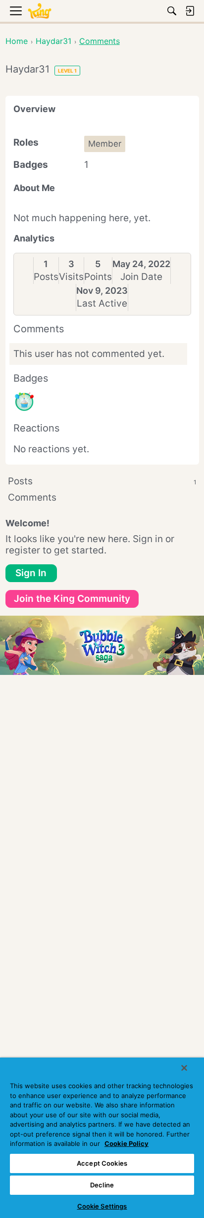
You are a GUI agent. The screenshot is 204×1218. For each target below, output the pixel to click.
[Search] (172, 11)
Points (98, 276)
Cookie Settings (102, 1206)
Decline (102, 1185)
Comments (32, 497)
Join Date (141, 276)
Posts (46, 276)
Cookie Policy (126, 1143)
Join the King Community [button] (72, 598)
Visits (71, 276)
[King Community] (39, 11)
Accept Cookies (102, 1163)
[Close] (184, 1068)
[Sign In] (190, 11)
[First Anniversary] (24, 402)
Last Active (102, 303)
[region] (102, 1138)
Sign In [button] (31, 573)
